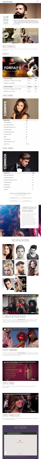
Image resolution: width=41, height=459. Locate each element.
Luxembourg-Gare (14, 199)
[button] (16, 17)
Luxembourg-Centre (26, 199)
